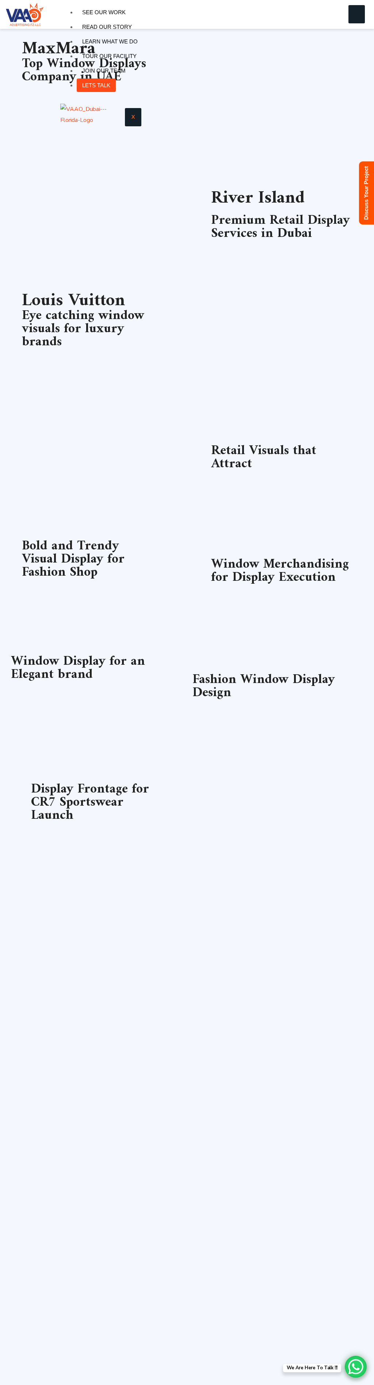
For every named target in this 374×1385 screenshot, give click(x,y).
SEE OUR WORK (104, 12)
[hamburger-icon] (356, 14)
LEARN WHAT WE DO (110, 41)
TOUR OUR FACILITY (109, 56)
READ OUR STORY (107, 27)
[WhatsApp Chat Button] (356, 1367)
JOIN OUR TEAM (104, 71)
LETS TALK (96, 85)
